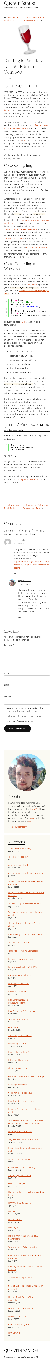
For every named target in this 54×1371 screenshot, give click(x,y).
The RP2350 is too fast (18, 857)
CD (24, 140)
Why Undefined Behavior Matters (23, 1247)
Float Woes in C (15, 1219)
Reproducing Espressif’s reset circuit (25, 934)
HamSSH (12, 1211)
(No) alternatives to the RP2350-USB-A (25, 873)
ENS (30, 821)
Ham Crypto (13, 1227)
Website (7, 696)
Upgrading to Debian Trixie (20, 1044)
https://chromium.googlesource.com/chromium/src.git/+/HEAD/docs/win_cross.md (31, 565)
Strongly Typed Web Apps (19, 1175)
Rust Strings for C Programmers (22, 1011)
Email (7, 685)
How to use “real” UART (18, 983)
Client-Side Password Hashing (21, 1167)
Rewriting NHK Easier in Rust (21, 1101)
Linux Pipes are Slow (17, 1068)
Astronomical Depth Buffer (20, 1277)
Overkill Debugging (16, 1183)
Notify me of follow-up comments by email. (25, 716)
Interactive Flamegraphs (19, 1060)
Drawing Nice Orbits (17, 1316)
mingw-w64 (32, 284)
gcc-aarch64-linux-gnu (36, 248)
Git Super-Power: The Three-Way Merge (26, 1076)
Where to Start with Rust (19, 1159)
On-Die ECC (13, 1027)
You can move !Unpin (18, 1019)
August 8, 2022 (20, 540)
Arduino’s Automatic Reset (20, 975)
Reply (16, 573)
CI (21, 140)
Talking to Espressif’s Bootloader (23, 951)
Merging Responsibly (17, 1084)
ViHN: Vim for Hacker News (20, 1093)
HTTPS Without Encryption (20, 1203)
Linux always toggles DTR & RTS (22, 967)
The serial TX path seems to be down (25, 904)
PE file (23, 322)
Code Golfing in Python (18, 1325)
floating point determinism (28, 479)
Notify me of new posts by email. (21, 721)
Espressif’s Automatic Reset (20, 959)
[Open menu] (48, 4)
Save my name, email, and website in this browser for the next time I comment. (25, 709)
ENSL (32, 818)
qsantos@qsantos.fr (17, 827)
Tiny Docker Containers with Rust (23, 1140)
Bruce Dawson (20, 544)
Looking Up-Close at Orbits (20, 1308)
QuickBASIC (35, 809)
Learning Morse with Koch (20, 1131)
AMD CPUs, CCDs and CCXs (20, 1035)
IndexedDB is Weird (17, 991)
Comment (9, 645)
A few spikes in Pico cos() (19, 848)
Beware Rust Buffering (18, 1052)
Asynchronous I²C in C (18, 865)
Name (7, 673)
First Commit (14, 1333)
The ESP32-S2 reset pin (18, 942)
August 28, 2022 (24, 581)
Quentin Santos (25, 584)
